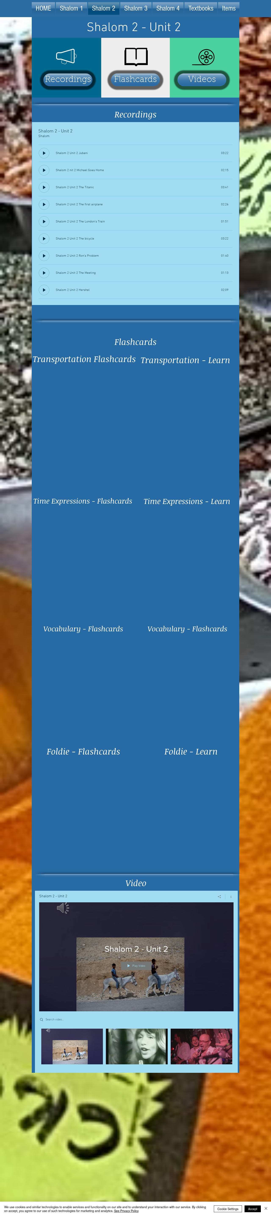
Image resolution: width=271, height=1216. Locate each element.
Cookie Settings (227, 1209)
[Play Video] (72, 1046)
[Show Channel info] (229, 896)
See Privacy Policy (126, 1211)
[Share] (219, 896)
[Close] (265, 1209)
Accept (252, 1209)
